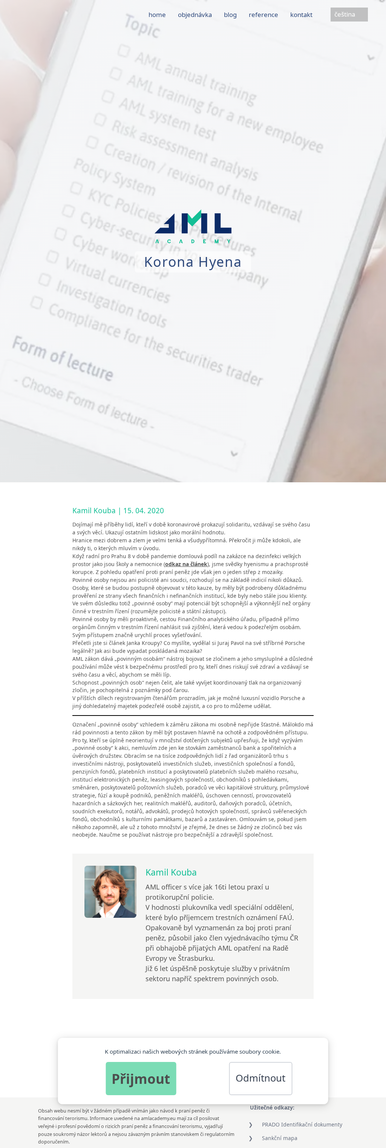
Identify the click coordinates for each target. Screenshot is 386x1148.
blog (230, 14)
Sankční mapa (279, 1138)
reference (263, 14)
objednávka (195, 14)
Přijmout (141, 1079)
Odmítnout (260, 1078)
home (157, 14)
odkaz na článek (186, 564)
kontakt (301, 14)
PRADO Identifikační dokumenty (302, 1124)
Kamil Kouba (94, 511)
